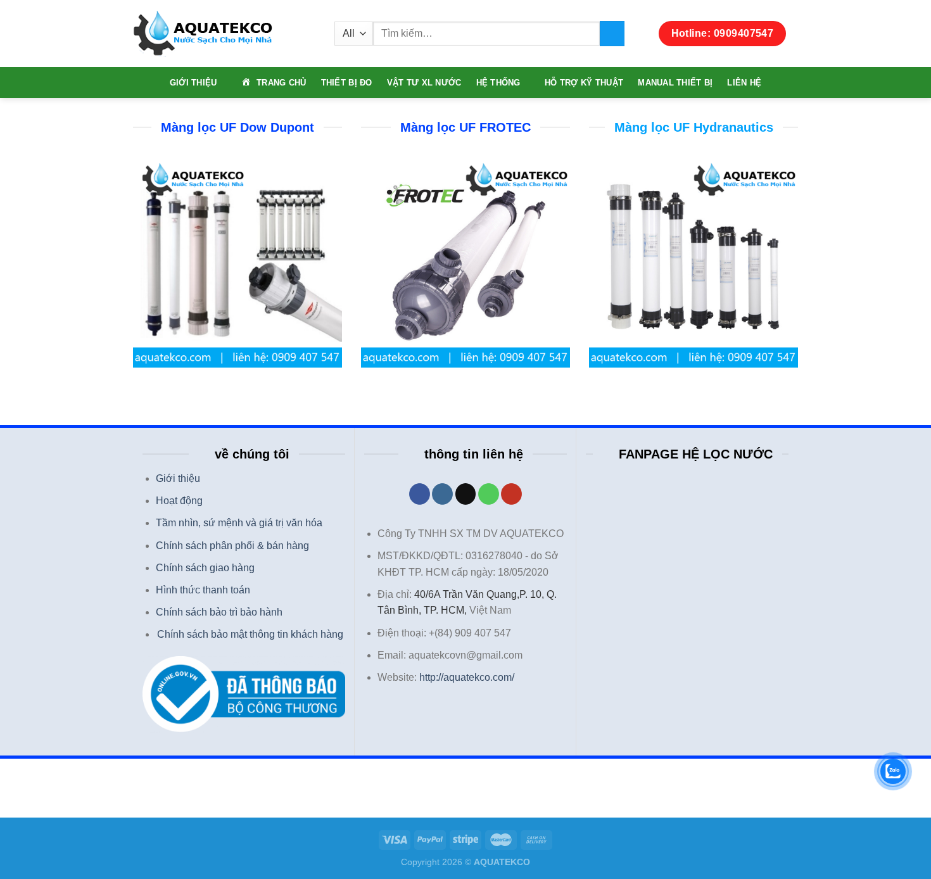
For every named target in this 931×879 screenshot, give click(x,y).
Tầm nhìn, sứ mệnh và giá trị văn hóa (239, 522)
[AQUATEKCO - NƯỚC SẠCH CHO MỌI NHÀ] (224, 34)
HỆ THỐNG (498, 82)
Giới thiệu (178, 478)
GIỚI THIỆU (193, 82)
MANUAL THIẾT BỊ (675, 82)
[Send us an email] (465, 494)
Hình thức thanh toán (203, 590)
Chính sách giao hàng (205, 567)
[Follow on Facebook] (419, 494)
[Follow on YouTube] (511, 494)
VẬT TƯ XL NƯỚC (424, 82)
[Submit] (612, 33)
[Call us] (488, 494)
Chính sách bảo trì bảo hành (219, 612)
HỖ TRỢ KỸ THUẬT (584, 82)
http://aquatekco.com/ (466, 677)
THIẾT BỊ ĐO (346, 82)
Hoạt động (179, 500)
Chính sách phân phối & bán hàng (232, 545)
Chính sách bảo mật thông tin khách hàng (250, 634)
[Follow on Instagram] (442, 494)
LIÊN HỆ (744, 82)
